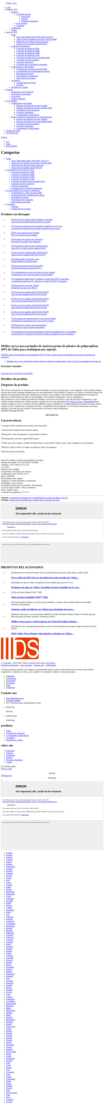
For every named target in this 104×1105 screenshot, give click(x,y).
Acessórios (15, 80)
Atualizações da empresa (21, 94)
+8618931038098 (13, 701)
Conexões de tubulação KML (28, 53)
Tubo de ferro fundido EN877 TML (29, 597)
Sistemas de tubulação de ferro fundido (31, 106)
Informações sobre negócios (22, 92)
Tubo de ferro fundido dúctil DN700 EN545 (29, 301)
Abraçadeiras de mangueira (27, 76)
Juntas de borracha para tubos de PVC (26, 268)
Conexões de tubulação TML (28, 55)
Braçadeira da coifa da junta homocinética (28, 327)
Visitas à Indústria (18, 99)
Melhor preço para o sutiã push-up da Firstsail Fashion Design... (44, 621)
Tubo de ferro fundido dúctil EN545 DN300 (29, 294)
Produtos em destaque (10, 665)
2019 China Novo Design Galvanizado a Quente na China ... (42, 633)
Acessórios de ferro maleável (27, 60)
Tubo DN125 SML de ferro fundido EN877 (28, 248)
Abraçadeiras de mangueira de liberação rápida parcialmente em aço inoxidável (42, 334)
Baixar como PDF (25, 373)
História (24, 19)
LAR (8, 7)
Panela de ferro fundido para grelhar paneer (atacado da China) (35, 500)
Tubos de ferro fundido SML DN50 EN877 (28, 255)
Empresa (14, 12)
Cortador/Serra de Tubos (26, 83)
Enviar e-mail (6, 769)
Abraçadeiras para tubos (26, 78)
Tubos (13, 35)
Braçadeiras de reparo (25, 74)
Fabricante (10, 751)
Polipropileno (88, 402)
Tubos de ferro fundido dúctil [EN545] (31, 44)
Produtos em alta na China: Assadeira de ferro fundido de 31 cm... (45, 587)
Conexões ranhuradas (24, 62)
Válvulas (19, 85)
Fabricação (25, 16)
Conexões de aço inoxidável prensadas (31, 64)
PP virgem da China (74, 402)
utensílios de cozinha (19, 87)
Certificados (16, 28)
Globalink (20, 26)
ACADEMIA (11, 101)
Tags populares (26, 665)
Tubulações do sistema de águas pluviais (32, 42)
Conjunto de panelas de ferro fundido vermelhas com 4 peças (35, 228)
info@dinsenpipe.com (15, 698)
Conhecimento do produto (21, 103)
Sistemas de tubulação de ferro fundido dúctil (34, 108)
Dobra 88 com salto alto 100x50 (24, 288)
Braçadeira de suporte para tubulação (26, 242)
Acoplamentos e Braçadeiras (22, 67)
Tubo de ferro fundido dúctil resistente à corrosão (30, 222)
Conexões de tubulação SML (28, 48)
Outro (8, 144)
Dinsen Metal (21, 23)
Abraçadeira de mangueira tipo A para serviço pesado (32, 321)
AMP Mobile (50, 665)
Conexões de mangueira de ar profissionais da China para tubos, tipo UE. (39, 498)
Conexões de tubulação (20, 46)
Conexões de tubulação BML (28, 51)
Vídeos (14, 30)
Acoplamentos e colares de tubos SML (31, 69)
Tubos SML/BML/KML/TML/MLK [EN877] (34, 37)
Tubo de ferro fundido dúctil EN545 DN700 (29, 308)
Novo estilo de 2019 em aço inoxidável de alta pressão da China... (45, 577)
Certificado (10, 755)
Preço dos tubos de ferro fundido (24, 235)
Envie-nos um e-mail (9, 373)
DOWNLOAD (12, 133)
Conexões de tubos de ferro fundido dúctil (33, 58)
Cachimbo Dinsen (23, 14)
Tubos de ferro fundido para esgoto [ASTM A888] (36, 39)
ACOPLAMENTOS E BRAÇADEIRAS (23, 190)
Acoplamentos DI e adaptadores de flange (33, 71)
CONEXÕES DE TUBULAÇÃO (20, 170)
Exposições (15, 96)
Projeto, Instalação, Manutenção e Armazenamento (31, 117)
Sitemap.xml (39, 665)
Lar (7, 142)
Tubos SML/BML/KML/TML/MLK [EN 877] (30, 161)
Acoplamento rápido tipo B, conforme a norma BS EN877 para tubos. (39, 281)
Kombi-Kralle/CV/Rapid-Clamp (24, 261)
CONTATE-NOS (13, 131)
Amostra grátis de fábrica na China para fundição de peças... (43, 609)
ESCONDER (11, 146)
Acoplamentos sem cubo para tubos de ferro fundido (32, 275)
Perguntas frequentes (29, 21)
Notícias (9, 90)
